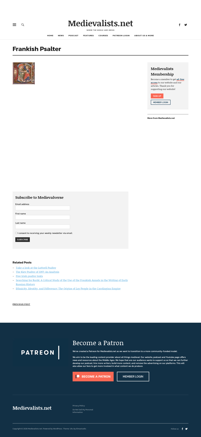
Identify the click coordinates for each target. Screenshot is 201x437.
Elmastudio (81, 428)
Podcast (73, 35)
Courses (103, 35)
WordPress (57, 428)
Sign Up (157, 96)
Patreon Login (121, 35)
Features (88, 35)
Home (50, 35)
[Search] (23, 25)
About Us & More (144, 35)
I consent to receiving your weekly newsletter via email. (45, 233)
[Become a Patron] (93, 380)
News (61, 35)
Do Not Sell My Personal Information (83, 411)
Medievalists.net (100, 23)
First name (20, 213)
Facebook (179, 25)
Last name (20, 223)
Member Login (160, 102)
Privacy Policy (79, 405)
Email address (22, 204)
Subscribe (22, 239)
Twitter (186, 25)
